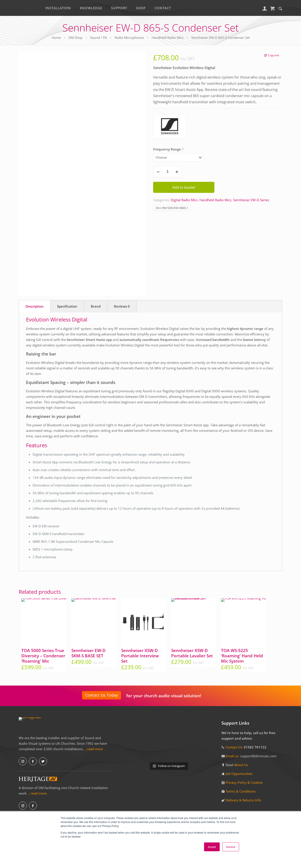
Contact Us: (234, 747)
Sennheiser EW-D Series (251, 200)
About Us (241, 765)
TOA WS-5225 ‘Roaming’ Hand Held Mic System (242, 656)
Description (35, 306)
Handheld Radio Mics (168, 37)
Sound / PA (98, 37)
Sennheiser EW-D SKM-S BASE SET (88, 653)
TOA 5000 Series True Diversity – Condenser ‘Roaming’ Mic (43, 656)
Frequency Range (168, 149)
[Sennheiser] (169, 127)
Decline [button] (230, 847)
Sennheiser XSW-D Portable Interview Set (140, 656)
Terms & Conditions (241, 791)
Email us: (233, 756)
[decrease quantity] (158, 171)
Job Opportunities (239, 773)
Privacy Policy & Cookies (244, 782)
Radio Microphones (129, 37)
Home (56, 37)
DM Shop (75, 37)
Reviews (122, 306)
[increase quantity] (177, 171)
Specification (67, 306)
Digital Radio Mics (184, 200)
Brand (95, 306)
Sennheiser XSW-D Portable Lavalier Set (192, 653)
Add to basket (183, 187)
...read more (93, 749)
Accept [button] (212, 847)
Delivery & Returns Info (243, 800)
